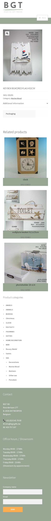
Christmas (10, 318)
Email (5, 497)
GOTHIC (9, 336)
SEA (7, 358)
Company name (9, 487)
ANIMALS (9, 310)
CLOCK (8, 323)
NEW (7, 345)
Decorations (14, 362)
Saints (8, 353)
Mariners (12, 371)
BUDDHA (9, 314)
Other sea (13, 375)
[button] (7, 33)
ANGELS (9, 305)
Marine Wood (16, 98)
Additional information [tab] (13, 103)
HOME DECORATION (14, 340)
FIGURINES (10, 331)
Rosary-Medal (11, 349)
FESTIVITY (10, 327)
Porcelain (13, 380)
